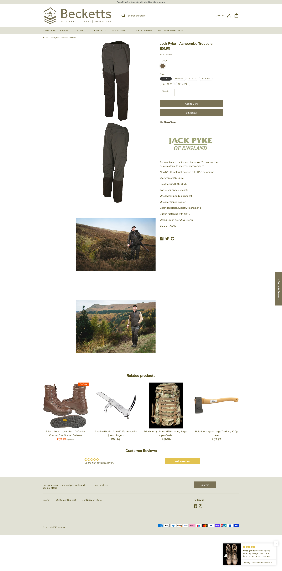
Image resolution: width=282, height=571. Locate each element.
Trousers (168, 54)
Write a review (182, 461)
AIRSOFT (65, 30)
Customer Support (66, 499)
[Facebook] (196, 506)
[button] (276, 543)
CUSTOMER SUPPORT (169, 30)
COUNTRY (98, 30)
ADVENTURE (119, 30)
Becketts (61, 527)
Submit (205, 484)
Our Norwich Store (92, 499)
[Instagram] (201, 506)
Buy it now (191, 112)
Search (46, 499)
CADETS (47, 30)
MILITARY (79, 30)
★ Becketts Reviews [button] (278, 289)
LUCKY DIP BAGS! (143, 30)
